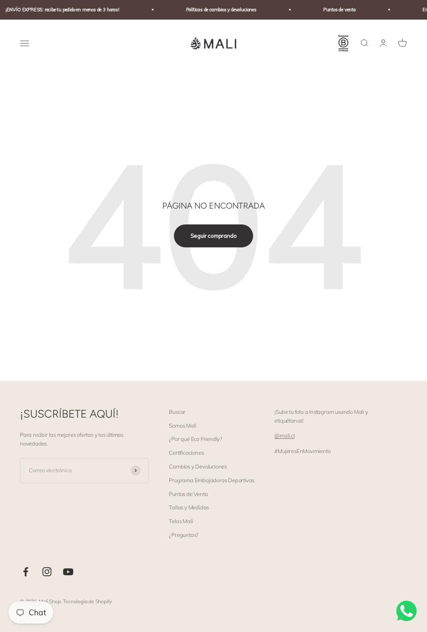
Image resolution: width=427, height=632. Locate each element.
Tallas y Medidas (189, 507)
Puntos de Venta (188, 494)
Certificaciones (186, 452)
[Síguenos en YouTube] (68, 571)
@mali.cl (284, 435)
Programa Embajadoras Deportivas (211, 480)
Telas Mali (181, 521)
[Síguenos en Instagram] (47, 571)
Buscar (177, 411)
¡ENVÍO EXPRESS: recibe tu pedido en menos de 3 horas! (59, 10)
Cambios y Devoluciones (198, 466)
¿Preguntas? (183, 534)
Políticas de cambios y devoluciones (217, 10)
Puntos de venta (335, 10)
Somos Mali (182, 425)
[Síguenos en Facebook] (25, 571)
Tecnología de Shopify (87, 601)
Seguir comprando (214, 235)
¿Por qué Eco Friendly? (195, 439)
